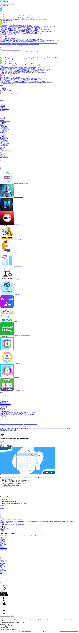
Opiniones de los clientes (4, 555)
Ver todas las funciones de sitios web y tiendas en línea (9, 59)
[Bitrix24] (5, 1)
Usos (1, 557)
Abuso (4, 589)
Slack (1, 571)
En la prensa (2, 543)
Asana (1, 564)
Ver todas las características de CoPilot (6, 83)
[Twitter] (4, 602)
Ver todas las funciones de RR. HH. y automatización (9, 73)
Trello (1, 568)
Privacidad (4, 586)
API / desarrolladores (4, 577)
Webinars (2, 547)
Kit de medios (2, 541)
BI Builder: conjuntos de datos (5, 515)
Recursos (2, 558)
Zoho (1, 567)
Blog (1, 430)
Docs (1, 562)
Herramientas (2, 539)
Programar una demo (4, 550)
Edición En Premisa (3, 560)
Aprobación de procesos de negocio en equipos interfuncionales (11, 519)
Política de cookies (14, 629)
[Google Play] (4, 595)
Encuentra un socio (3, 580)
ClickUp (1, 565)
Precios (1, 85)
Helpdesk (2, 546)
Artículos (2, 553)
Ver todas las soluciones (4, 167)
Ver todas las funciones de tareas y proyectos (8, 34)
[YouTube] (4, 605)
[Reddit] (4, 614)
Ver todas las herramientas (4, 84)
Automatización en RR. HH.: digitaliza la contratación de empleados (12, 524)
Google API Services (4, 578)
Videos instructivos (3, 548)
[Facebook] (3, 599)
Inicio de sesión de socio (4, 582)
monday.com (2, 566)
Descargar (2, 561)
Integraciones (2, 168)
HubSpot (1, 569)
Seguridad (4, 588)
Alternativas (2, 556)
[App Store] (3, 593)
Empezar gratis (2, 2)
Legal (4, 584)
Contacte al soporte (3, 549)
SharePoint (2, 572)
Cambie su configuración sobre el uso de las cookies (69, 631)
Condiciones (5, 585)
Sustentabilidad (3, 544)
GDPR (4, 587)
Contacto (1, 542)
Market (1, 575)
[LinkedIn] (4, 611)
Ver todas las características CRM (6, 20)
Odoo (1, 573)
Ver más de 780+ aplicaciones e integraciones (8, 391)
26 (4, 527)
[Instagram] (4, 608)
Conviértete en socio (3, 581)
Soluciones (2, 554)
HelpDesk (16, 489)
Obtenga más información (26, 631)
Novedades (2, 441)
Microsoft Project (3, 570)
